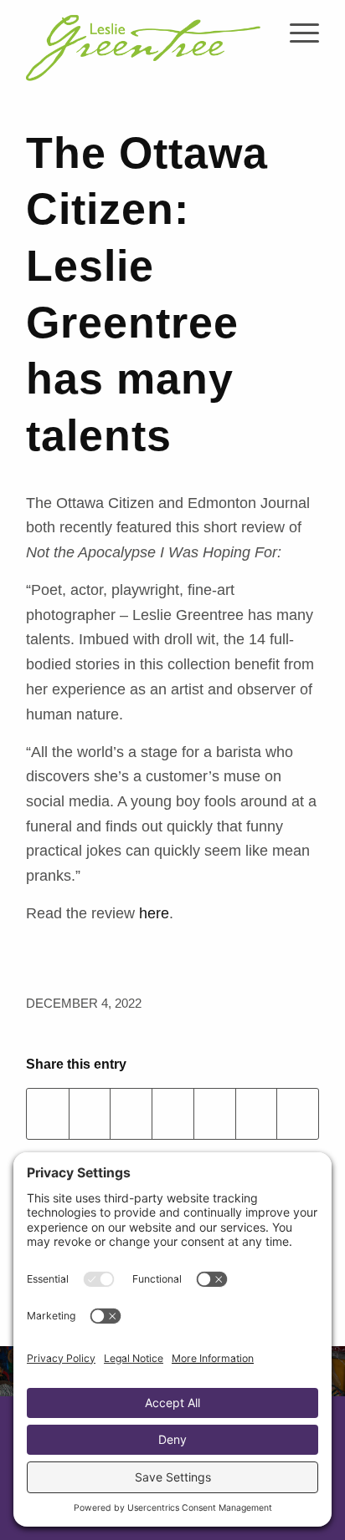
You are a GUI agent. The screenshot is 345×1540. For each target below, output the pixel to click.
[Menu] (296, 33)
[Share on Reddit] (256, 1114)
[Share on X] (90, 1114)
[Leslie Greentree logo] (143, 42)
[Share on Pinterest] (172, 1114)
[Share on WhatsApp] (131, 1114)
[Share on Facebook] (48, 1114)
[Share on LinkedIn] (214, 1114)
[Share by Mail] (297, 1114)
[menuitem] (296, 33)
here (154, 913)
